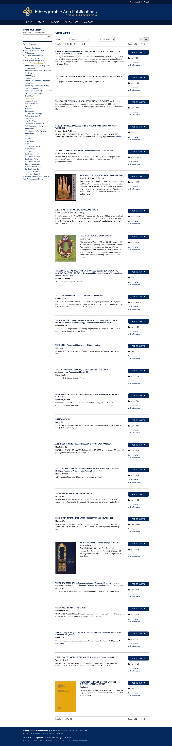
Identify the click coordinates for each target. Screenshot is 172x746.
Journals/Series (31, 103)
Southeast (29, 151)
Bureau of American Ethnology (37, 81)
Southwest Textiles (32, 161)
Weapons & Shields (32, 171)
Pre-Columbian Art (32, 58)
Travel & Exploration (33, 166)
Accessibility (65, 740)
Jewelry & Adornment (33, 101)
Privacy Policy (51, 740)
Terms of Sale (38, 740)
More (66, 64)
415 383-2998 (34, 733)
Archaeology (30, 68)
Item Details (133, 62)
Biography (29, 78)
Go (49, 36)
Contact (88, 22)
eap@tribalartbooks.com (53, 733)
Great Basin (30, 96)
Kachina (28, 108)
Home (29, 22)
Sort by (58, 39)
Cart (147, 2)
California (29, 83)
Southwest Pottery (32, 159)
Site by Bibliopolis (80, 740)
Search (41, 22)
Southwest (29, 154)
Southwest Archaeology (34, 156)
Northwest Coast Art (33, 174)
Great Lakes (30, 98)
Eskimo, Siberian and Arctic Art (37, 176)
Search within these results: (34, 32)
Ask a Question (134, 65)
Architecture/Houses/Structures (38, 70)
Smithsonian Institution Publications (34, 147)
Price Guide (29, 141)
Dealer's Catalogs (32, 88)
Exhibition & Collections (34, 93)
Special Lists (71, 22)
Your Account (135, 2)
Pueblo (27, 144)
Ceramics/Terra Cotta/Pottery (37, 86)
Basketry (28, 73)
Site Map (26, 740)
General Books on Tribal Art (36, 50)
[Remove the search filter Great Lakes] (84, 44)
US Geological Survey (33, 169)
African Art (29, 53)
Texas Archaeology (32, 164)
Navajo (27, 118)
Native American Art (33, 116)
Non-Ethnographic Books (33, 179)
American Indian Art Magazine (37, 65)
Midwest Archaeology (33, 113)
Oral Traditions (31, 121)
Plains (27, 136)
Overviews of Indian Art (34, 123)
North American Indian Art (35, 63)
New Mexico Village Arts (34, 60)
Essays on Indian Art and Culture (38, 91)
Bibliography (30, 76)
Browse (55, 22)
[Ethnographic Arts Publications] (86, 11)
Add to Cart (137, 52)
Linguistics (29, 111)
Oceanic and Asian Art (34, 55)
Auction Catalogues (33, 48)
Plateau (28, 139)
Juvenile (28, 106)
